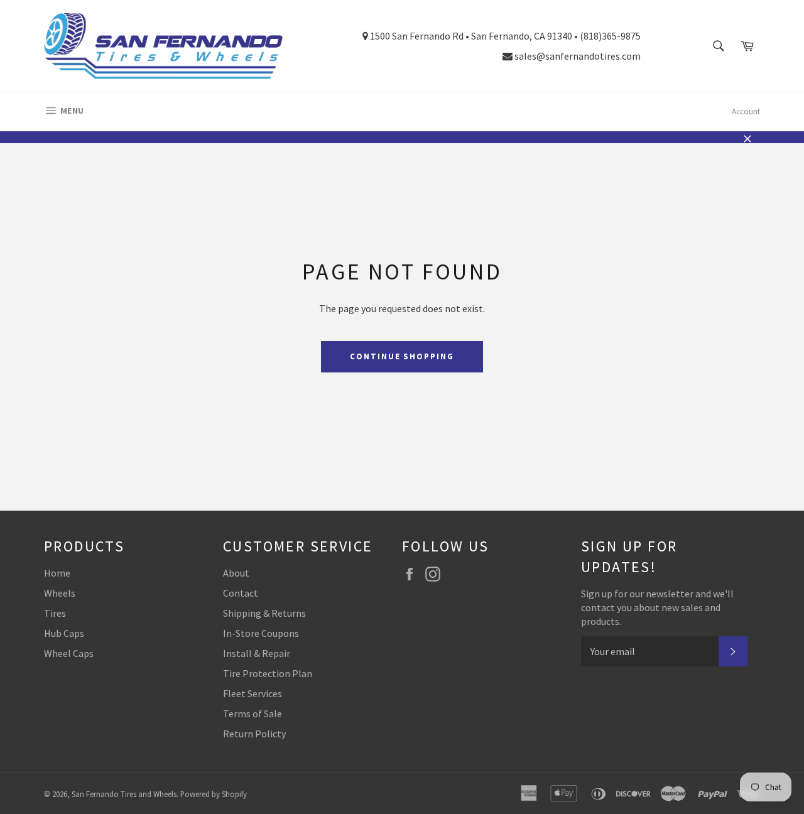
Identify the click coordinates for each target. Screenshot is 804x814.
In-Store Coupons (261, 633)
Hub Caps (64, 633)
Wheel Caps (69, 653)
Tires (55, 613)
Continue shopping (402, 356)
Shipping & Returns (264, 613)
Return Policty (254, 733)
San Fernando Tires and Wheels (124, 794)
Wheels (59, 593)
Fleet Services (252, 693)
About (236, 573)
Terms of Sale (252, 713)
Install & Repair (256, 653)
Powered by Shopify (213, 794)
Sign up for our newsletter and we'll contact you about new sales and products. (657, 607)
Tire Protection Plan (267, 673)
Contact (240, 593)
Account (746, 111)
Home (57, 573)
